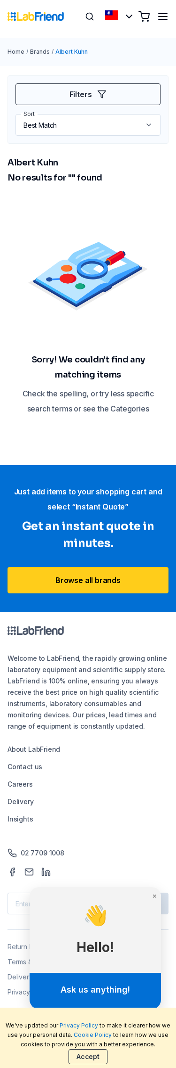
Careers (20, 784)
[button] (149, 125)
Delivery (21, 801)
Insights (20, 819)
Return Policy (27, 947)
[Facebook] (12, 872)
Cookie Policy (93, 1034)
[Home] (36, 16)
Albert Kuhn (71, 51)
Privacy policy (29, 992)
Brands (40, 51)
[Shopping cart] (144, 16)
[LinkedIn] (46, 872)
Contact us (25, 767)
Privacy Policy (78, 1025)
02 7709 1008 (42, 853)
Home (16, 51)
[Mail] (29, 872)
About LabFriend (34, 749)
